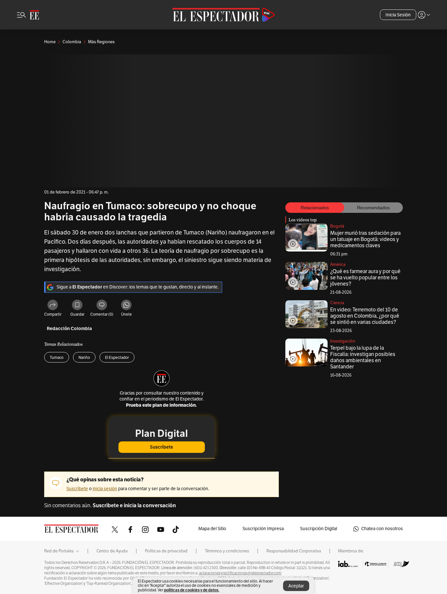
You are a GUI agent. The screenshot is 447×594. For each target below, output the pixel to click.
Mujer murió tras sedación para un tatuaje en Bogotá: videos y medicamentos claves (365, 239)
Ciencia (337, 303)
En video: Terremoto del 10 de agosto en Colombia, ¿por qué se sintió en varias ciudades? (364, 315)
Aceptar (296, 586)
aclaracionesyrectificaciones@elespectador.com (240, 573)
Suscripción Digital (318, 528)
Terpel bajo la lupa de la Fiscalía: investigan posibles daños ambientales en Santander (362, 357)
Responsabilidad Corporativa (293, 551)
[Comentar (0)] (102, 306)
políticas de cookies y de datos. (191, 589)
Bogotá (337, 226)
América (338, 264)
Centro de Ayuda (112, 551)
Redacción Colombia (69, 328)
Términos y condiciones (227, 551)
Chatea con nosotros (382, 528)
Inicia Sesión (398, 15)
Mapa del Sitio (212, 528)
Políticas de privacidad (166, 551)
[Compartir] (52, 306)
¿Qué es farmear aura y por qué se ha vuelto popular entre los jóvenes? (365, 277)
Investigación (342, 341)
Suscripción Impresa (263, 528)
